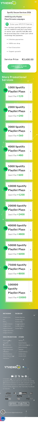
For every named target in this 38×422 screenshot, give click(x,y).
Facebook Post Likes (20, 319)
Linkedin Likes (22, 353)
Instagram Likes (6, 317)
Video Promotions (10, 337)
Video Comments (7, 345)
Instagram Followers (7, 324)
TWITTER (21, 340)
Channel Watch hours (8, 349)
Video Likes (5, 342)
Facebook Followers (19, 326)
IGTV (4, 319)
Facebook (18, 313)
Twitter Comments (23, 347)
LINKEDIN (21, 349)
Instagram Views (7, 326)
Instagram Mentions (7, 332)
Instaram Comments (7, 328)
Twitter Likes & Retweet (24, 345)
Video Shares (6, 358)
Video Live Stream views (8, 356)
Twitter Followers (23, 342)
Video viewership (7, 340)
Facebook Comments (20, 324)
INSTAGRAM (7, 313)
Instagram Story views (8, 330)
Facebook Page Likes (20, 317)
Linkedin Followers (23, 351)
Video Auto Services (7, 353)
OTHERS (21, 337)
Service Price (12, 59)
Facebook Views (19, 321)
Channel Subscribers (7, 347)
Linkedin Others (22, 356)
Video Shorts (6, 351)
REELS (4, 321)
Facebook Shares (19, 328)
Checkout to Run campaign (19, 66)
